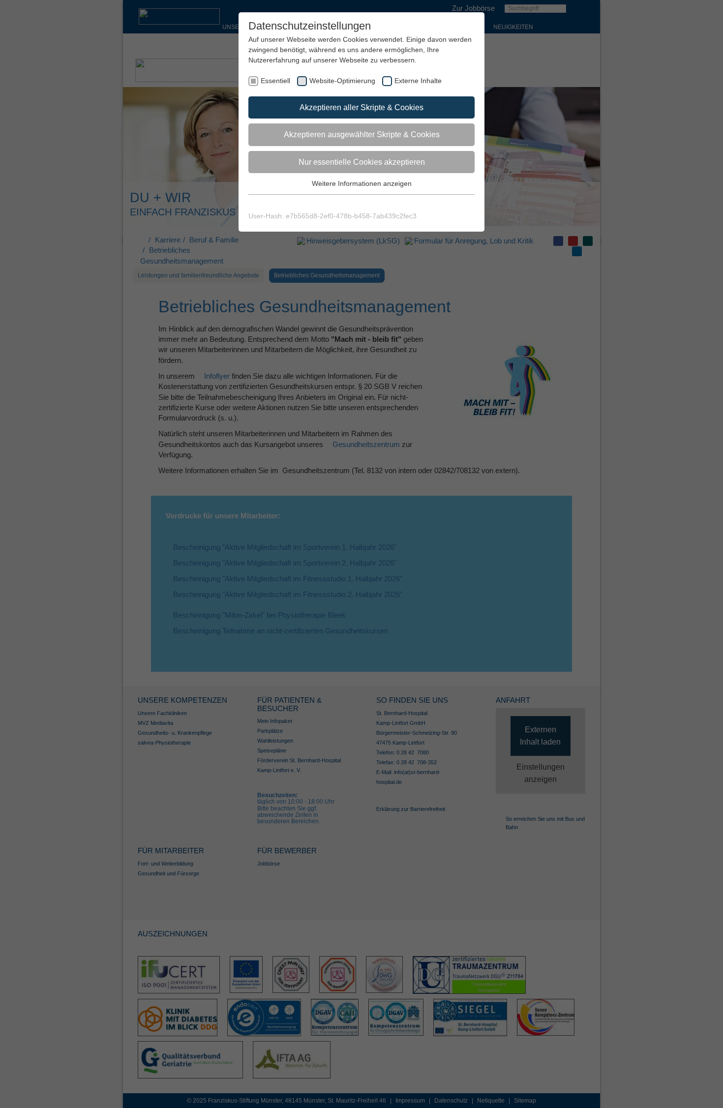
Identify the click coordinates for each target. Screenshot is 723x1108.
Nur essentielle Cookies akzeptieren (362, 162)
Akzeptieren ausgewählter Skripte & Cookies (362, 134)
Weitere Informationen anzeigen (362, 183)
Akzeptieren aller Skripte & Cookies (361, 107)
